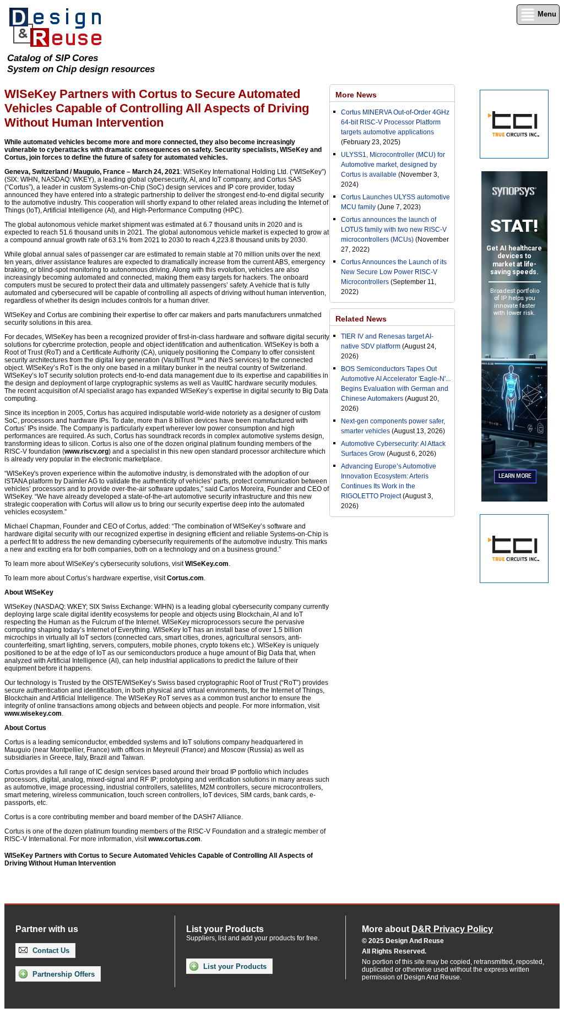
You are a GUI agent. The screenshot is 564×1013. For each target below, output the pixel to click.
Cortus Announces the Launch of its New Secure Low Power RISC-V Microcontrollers (394, 272)
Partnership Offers (62, 974)
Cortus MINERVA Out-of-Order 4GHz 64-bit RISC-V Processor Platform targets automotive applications (395, 122)
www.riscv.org (86, 451)
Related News (361, 318)
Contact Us (49, 950)
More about (427, 929)
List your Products (234, 966)
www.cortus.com (174, 839)
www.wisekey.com (33, 713)
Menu (545, 14)
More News (356, 94)
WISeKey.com (207, 564)
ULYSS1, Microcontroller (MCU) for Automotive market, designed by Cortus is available (393, 164)
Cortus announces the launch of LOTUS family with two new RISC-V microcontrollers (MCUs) (394, 229)
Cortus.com (185, 578)
